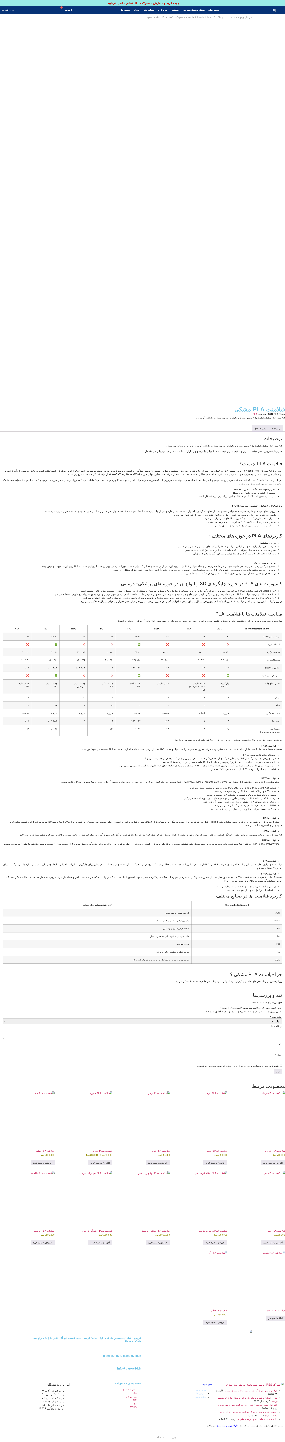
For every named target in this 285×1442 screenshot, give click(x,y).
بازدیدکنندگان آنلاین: (54, 1391)
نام (279, 1043)
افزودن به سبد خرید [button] (273, 1162)
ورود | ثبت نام (7, 10)
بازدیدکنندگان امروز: (53, 1394)
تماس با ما (125, 10)
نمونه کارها (162, 10)
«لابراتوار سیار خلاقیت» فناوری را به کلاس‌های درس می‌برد (248, 1404)
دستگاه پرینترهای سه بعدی (193, 10)
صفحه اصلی (213, 10)
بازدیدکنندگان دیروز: (53, 1398)
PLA (255, 414)
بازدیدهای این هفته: (54, 1401)
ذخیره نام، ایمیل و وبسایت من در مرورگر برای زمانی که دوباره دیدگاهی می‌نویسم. (238, 1066)
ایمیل (278, 1054)
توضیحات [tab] (275, 428)
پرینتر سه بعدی (235, 1384)
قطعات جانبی (149, 10)
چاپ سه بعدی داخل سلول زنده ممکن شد (257, 1419)
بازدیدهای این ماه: (55, 1405)
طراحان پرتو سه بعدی (241, 17)
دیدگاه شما (275, 1026)
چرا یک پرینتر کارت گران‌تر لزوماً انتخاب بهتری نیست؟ (251, 1390)
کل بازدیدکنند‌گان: (55, 1408)
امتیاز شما (276, 1017)
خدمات (136, 10)
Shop (221, 17)
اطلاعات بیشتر (275, 1318)
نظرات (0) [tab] (260, 428)
